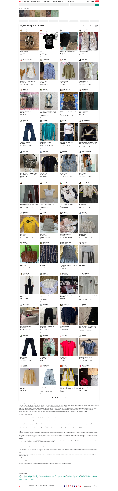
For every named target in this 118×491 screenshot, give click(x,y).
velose (48, 477)
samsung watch (79, 477)
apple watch (94, 477)
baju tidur (37, 475)
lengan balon (47, 476)
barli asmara (42, 475)
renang (82, 475)
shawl (23, 477)
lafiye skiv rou (69, 475)
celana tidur (85, 477)
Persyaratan (39, 486)
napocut (20, 479)
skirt (39, 477)
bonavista (75, 476)
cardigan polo (27, 475)
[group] (59, 13)
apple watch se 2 (26, 476)
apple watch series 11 (61, 477)
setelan (20, 477)
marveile (90, 477)
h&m (65, 475)
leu (50, 477)
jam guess (33, 475)
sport (31, 476)
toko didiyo (54, 475)
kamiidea (68, 477)
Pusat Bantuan (31, 485)
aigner (22, 475)
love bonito (83, 476)
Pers (41, 485)
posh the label (43, 477)
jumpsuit (90, 475)
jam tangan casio (59, 476)
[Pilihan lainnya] (20, 56)
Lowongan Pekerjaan (51, 485)
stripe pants (41, 476)
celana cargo (48, 475)
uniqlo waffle (94, 476)
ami (19, 475)
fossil (26, 477)
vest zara (54, 477)
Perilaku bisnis (47, 486)
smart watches (30, 479)
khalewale (25, 479)
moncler (86, 475)
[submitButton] (97, 5)
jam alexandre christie (67, 476)
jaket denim (35, 476)
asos (87, 476)
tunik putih (73, 477)
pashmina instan (60, 475)
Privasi (43, 486)
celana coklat (34, 477)
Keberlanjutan (44, 485)
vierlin (89, 476)
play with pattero (76, 475)
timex (78, 476)
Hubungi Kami (37, 485)
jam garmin (52, 476)
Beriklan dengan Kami (32, 486)
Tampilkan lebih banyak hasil (59, 397)
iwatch (29, 477)
